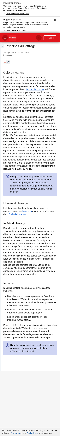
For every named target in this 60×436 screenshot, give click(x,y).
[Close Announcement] (55, 3)
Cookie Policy (32, 433)
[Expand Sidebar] (2, 206)
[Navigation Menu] (5, 38)
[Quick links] (21, 38)
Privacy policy (16, 433)
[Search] (39, 38)
